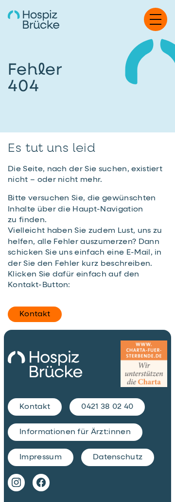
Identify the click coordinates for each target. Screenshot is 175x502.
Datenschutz (118, 457)
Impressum (40, 457)
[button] (155, 19)
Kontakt (34, 314)
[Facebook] (41, 482)
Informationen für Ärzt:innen (75, 432)
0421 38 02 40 (107, 407)
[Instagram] (16, 482)
